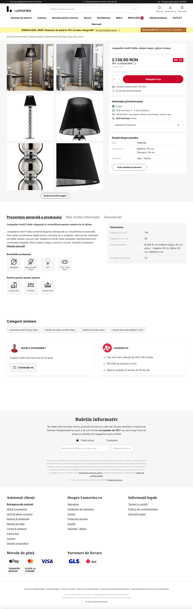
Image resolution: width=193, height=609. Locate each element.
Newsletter (73, 504)
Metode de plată (15, 523)
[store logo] (19, 9)
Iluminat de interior (20, 36)
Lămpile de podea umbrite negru (60, 329)
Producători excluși (114, 480)
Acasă (9, 36)
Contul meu (13, 533)
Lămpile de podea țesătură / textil (127, 329)
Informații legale (137, 514)
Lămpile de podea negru (93, 329)
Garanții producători (17, 543)
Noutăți (71, 523)
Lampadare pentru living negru (23, 329)
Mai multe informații (83, 217)
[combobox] (93, 9)
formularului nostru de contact (90, 473)
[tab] (34, 217)
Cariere (71, 514)
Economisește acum (106, 30)
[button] (30, 117)
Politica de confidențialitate (143, 509)
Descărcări (113, 217)
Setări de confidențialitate (34, 589)
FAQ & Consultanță (17, 509)
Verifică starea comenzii (19, 514)
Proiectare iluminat (78, 518)
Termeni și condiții (138, 504)
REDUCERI (134, 17)
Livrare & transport (17, 528)
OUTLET (177, 17)
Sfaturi (82, 528)
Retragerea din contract (20, 504)
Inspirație (72, 528)
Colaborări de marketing (81, 509)
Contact (11, 538)
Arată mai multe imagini (55, 195)
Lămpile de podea (36, 36)
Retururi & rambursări (18, 518)
